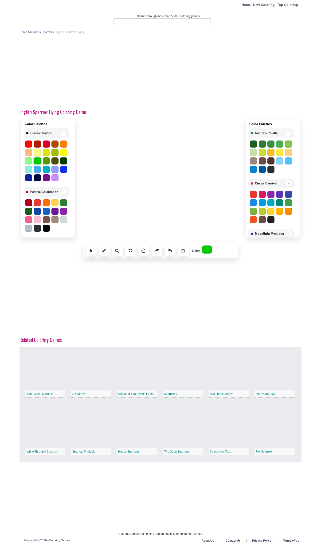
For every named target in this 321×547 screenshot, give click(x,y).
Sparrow (47, 32)
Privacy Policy (261, 540)
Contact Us (233, 540)
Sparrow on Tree (220, 451)
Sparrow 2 (170, 393)
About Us (208, 540)
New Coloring (264, 5)
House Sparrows (129, 451)
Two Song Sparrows (177, 451)
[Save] (183, 250)
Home (246, 5)
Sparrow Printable (83, 451)
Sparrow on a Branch (40, 393)
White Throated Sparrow (42, 451)
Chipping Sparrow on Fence (136, 393)
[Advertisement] (160, 72)
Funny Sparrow (265, 393)
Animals (34, 32)
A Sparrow (79, 393)
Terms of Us (291, 540)
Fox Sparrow (264, 451)
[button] (46, 133)
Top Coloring (287, 5)
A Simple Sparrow (221, 393)
